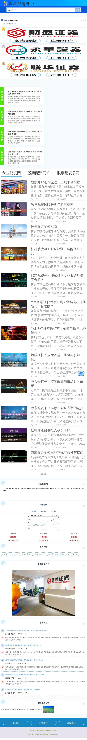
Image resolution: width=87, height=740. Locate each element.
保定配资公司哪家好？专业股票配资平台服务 (57, 277)
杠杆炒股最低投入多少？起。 (52, 430)
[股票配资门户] (18, 3)
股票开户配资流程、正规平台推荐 (55, 182)
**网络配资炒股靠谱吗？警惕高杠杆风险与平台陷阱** (58, 303)
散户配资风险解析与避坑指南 (52, 204)
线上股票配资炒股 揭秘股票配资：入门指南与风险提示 (21, 709)
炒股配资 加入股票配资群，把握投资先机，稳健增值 (22, 689)
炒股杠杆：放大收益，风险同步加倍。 (55, 356)
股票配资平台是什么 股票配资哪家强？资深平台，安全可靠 (25, 152)
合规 (23, 554)
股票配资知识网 (48, 734)
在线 (49, 554)
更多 (82, 20)
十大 (10, 554)
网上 (30, 554)
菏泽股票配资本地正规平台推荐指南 (57, 452)
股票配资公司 (71, 723)
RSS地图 (48, 731)
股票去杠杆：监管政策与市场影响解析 (57, 383)
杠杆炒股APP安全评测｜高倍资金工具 (57, 250)
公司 (17, 554)
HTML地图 (54, 731)
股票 (63, 554)
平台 (36, 554)
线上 (43, 554)
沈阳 (69, 554)
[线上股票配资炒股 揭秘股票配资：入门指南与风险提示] (48, 709)
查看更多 (43, 474)
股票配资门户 (43, 723)
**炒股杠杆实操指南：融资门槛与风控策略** (58, 330)
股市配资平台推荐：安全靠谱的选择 (57, 407)
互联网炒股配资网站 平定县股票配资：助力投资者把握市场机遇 (25, 92)
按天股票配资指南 (44, 226)
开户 (76, 554)
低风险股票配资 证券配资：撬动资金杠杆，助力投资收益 (25, 132)
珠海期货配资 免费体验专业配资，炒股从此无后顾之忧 (25, 112)
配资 (3, 554)
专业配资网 (15, 723)
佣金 (56, 554)
